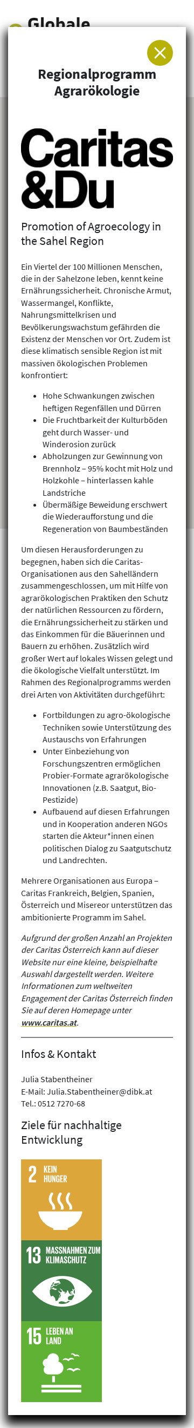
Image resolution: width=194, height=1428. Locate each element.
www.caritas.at (49, 1022)
